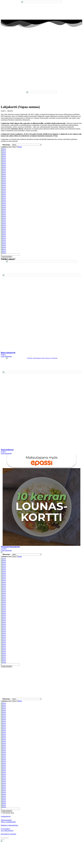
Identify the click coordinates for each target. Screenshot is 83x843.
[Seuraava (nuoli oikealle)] (3, 839)
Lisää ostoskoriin (7, 257)
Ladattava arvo (6, 147)
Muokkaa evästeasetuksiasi (9, 825)
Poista (20, 147)
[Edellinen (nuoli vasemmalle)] (1, 839)
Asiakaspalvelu (6, 816)
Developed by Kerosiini (8, 834)
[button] (6, 356)
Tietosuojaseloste (6, 820)
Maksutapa (6, 145)
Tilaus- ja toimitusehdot (8, 822)
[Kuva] (3, 149)
